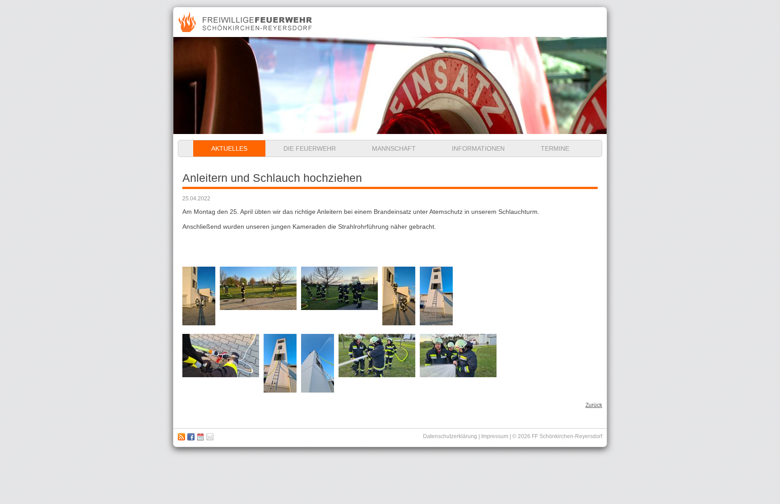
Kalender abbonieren (200, 436)
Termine (555, 148)
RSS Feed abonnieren (181, 436)
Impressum (210, 436)
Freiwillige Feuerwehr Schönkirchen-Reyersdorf (246, 22)
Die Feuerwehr (309, 148)
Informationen (478, 148)
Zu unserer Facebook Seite (191, 436)
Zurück (593, 405)
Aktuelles (229, 148)
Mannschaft (394, 148)
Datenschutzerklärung (450, 436)
